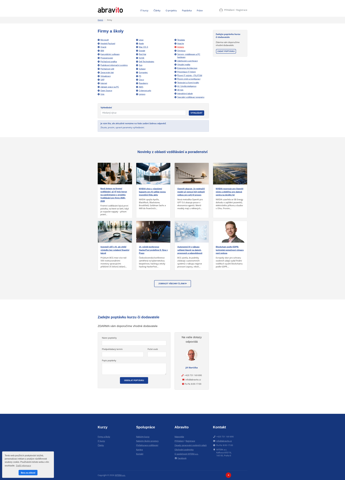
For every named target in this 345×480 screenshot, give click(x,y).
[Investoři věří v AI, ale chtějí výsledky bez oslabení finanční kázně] (115, 231)
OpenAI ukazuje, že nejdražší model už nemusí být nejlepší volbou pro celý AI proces (191, 192)
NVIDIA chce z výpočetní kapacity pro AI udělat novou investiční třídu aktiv (152, 192)
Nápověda (179, 436)
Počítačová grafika (108, 61)
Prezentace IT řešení (186, 72)
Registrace (241, 9)
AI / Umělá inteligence (186, 86)
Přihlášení (229, 9)
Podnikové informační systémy (114, 65)
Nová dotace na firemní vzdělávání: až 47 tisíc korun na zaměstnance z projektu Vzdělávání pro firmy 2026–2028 (113, 194)
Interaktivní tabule (185, 93)
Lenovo (142, 94)
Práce (200, 10)
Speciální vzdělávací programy (190, 97)
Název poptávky (109, 337)
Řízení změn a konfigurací (188, 79)
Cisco (141, 79)
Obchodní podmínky (184, 449)
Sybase (142, 69)
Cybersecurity (145, 90)
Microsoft (104, 40)
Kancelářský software (110, 54)
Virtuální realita (183, 64)
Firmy (109, 20)
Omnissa (181, 50)
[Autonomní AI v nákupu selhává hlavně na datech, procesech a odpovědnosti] (192, 231)
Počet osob (153, 349)
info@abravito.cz (193, 379)
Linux (141, 40)
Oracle (103, 47)
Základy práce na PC (109, 87)
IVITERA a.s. (120, 475)
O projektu (171, 10)
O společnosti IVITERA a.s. (186, 453)
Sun (140, 65)
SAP (102, 79)
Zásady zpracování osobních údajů (191, 445)
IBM (102, 50)
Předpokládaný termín (112, 349)
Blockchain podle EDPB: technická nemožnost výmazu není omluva (230, 250)
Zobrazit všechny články (172, 283)
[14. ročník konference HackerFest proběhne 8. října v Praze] (153, 231)
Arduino (180, 47)
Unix (102, 94)
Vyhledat (196, 113)
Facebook (182, 458)
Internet (103, 83)
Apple (141, 43)
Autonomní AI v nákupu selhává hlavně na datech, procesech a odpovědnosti (189, 250)
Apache (180, 43)
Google (142, 50)
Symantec (143, 72)
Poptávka (187, 10)
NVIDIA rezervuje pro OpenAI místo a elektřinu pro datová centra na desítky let (229, 192)
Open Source (106, 90)
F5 (140, 76)
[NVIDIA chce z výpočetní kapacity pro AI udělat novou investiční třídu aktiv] (153, 173)
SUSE (141, 58)
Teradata (181, 40)
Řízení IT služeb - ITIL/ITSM (189, 75)
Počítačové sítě (107, 69)
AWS (141, 87)
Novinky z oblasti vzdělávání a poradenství (172, 152)
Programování (106, 58)
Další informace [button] (23, 465)
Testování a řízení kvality (188, 82)
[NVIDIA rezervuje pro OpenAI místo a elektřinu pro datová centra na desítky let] (230, 173)
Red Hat (142, 54)
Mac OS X (143, 47)
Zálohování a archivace (187, 61)
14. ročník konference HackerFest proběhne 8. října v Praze (153, 250)
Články (157, 10)
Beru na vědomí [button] (28, 473)
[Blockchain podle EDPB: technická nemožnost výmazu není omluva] (230, 231)
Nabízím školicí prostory (147, 441)
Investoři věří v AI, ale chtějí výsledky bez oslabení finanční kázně (115, 250)
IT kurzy (144, 10)
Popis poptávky (109, 360)
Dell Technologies (146, 61)
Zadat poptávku (226, 51)
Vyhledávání (106, 107)
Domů (100, 20)
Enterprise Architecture (187, 68)
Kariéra (139, 449)
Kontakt (139, 453)
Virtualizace (105, 76)
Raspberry (143, 83)
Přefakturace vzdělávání (147, 445)
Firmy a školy (104, 436)
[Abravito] (110, 9)
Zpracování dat (107, 72)
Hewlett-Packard (107, 43)
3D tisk (180, 90)
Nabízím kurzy (142, 436)
